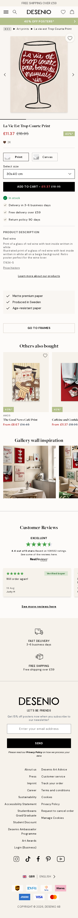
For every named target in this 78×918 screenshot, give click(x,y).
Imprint (32, 783)
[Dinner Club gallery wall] (29, 472)
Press (33, 776)
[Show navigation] (6, 12)
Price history (11, 268)
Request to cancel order (57, 811)
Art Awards (29, 840)
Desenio (50, 906)
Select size (11, 166)
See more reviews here (39, 606)
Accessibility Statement (21, 804)
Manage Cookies (52, 818)
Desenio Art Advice (54, 769)
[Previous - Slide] (5, 75)
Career (32, 790)
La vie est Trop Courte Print (53, 29)
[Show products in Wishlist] (63, 12)
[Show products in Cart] (72, 12)
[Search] (14, 12)
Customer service (53, 776)
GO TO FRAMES (39, 328)
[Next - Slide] (73, 75)
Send (39, 743)
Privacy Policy (34, 752)
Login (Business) (25, 847)
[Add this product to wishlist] (70, 38)
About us (31, 769)
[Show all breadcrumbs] (7, 29)
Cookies (46, 797)
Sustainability (27, 797)
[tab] (13, 118)
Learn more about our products (39, 276)
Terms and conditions (55, 790)
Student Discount (25, 822)
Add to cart (39, 186)
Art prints (23, 29)
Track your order (52, 783)
